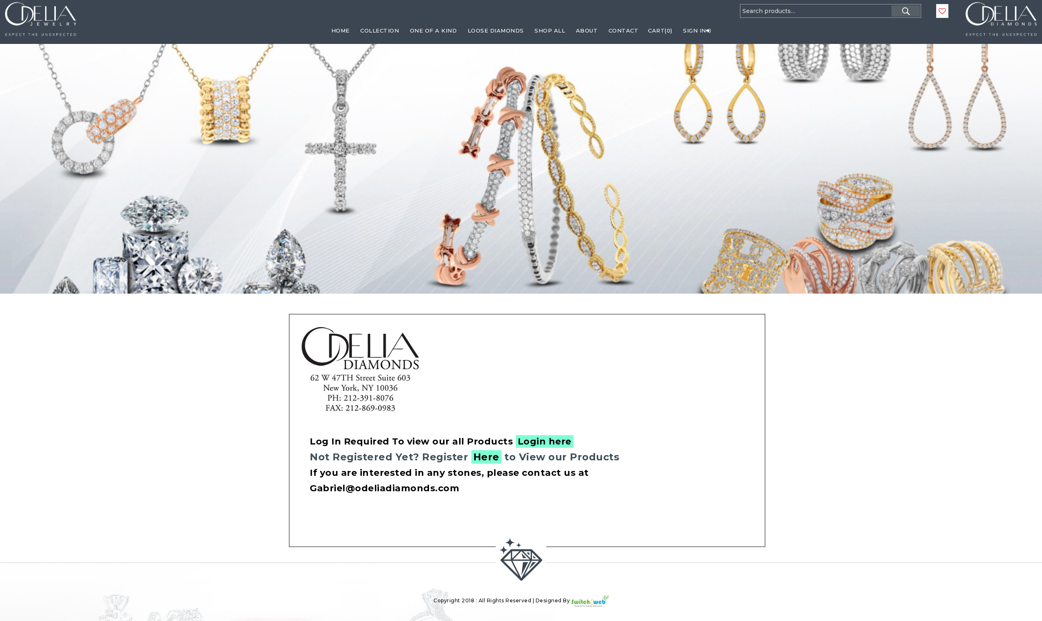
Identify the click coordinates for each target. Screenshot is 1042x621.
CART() (660, 30)
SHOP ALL (549, 30)
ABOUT (587, 30)
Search (905, 11)
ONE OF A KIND (433, 30)
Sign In (694, 30)
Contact (624, 30)
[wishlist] (942, 11)
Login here (544, 441)
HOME (340, 30)
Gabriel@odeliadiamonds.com (384, 488)
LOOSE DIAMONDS (496, 30)
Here (486, 457)
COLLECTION (379, 30)
